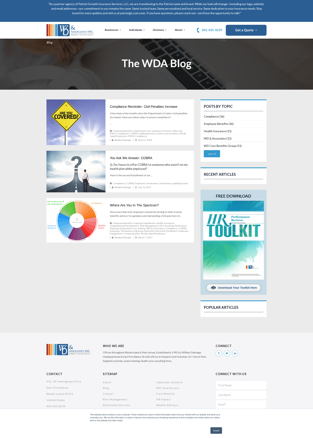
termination (165, 183)
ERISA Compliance (137, 136)
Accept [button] (216, 430)
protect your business (167, 133)
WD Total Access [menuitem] (167, 387)
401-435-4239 (212, 30)
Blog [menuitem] (106, 387)
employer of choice (161, 130)
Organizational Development (124, 225)
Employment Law (142, 130)
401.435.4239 (55, 406)
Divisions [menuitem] (158, 29)
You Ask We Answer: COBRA (131, 158)
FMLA (113, 133)
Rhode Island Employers (153, 233)
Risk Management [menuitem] (115, 399)
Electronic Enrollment (166, 231)
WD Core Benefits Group (223, 146)
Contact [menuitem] (108, 393)
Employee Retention (144, 231)
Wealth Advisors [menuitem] (167, 405)
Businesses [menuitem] (111, 29)
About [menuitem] (178, 29)
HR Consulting (166, 225)
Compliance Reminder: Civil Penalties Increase (143, 106)
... (151, 175)
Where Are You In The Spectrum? (134, 205)
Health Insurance (165, 223)
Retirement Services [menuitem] (116, 405)
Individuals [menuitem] (135, 29)
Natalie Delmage (122, 140)
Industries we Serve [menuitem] (169, 382)
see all (212, 154)
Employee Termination (146, 183)
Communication (132, 233)
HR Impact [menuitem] (163, 399)
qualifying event (147, 133)
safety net (177, 130)
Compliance (123, 133)
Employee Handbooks (145, 223)
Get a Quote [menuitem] (244, 30)
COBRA (134, 133)
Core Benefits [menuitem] (165, 393)
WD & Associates (155, 228)
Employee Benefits (123, 130)
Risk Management (149, 225)
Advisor (142, 228)
